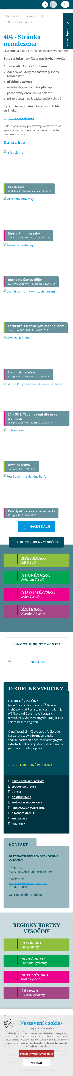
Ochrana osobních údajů (25, 895)
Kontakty (18, 824)
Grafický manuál (24, 813)
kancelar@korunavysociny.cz (28, 883)
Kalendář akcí (13, 15)
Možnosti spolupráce (27, 802)
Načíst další (39, 526)
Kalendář (30, 15)
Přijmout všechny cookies (36, 1053)
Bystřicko (31, 945)
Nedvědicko (34, 961)
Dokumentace (21, 797)
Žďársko (33, 993)
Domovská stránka (21, 118)
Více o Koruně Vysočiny (32, 765)
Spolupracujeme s (24, 786)
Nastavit (36, 1062)
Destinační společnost (28, 781)
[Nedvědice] (36, 662)
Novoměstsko (34, 977)
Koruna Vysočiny (12, 4)
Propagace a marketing (28, 807)
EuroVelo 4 (19, 818)
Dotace (17, 792)
